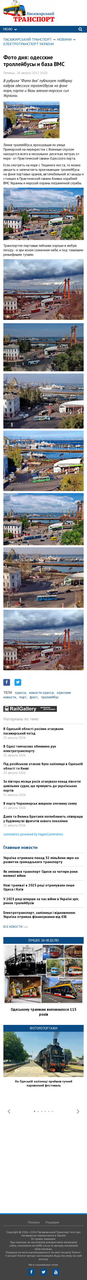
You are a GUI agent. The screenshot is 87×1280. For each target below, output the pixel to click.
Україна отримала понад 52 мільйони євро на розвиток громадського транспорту (41, 859)
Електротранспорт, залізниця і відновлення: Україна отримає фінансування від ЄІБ (39, 914)
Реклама (33, 1222)
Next (78, 1111)
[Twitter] (43, 1272)
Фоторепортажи (43, 1028)
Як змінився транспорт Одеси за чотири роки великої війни (40, 873)
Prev (9, 1111)
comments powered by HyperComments (33, 834)
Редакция (52, 1222)
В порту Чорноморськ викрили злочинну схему (40, 803)
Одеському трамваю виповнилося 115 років (44, 1012)
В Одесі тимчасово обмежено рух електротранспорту (29, 748)
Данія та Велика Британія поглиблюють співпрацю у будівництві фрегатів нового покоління (43, 818)
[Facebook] (31, 1272)
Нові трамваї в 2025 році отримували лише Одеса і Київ (39, 887)
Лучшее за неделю (43, 940)
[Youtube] (55, 1272)
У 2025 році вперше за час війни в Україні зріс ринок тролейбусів (41, 901)
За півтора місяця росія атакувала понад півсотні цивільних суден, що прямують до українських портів (42, 785)
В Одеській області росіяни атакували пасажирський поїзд (33, 731)
